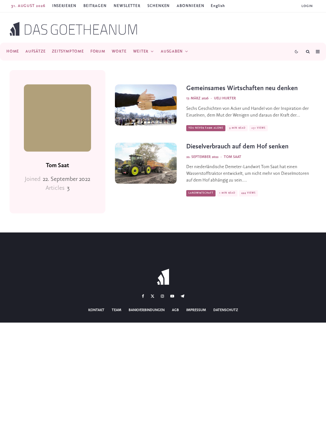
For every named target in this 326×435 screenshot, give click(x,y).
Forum (97, 51)
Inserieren (64, 6)
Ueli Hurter (225, 98)
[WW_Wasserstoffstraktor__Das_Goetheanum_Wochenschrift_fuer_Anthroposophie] (146, 163)
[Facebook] (143, 296)
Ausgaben (172, 51)
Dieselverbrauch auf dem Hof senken (237, 146)
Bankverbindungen (147, 310)
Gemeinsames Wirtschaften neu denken (242, 88)
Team (116, 310)
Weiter (141, 51)
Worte (119, 51)
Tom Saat (57, 165)
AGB (175, 310)
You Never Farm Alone (205, 128)
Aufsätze (35, 51)
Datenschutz (225, 310)
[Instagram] (162, 296)
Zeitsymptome (68, 51)
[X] (152, 296)
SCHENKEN (158, 6)
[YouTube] (172, 296)
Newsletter (127, 6)
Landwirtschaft (200, 193)
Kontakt (96, 310)
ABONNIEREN (190, 6)
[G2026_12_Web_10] (146, 104)
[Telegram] (182, 296)
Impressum (196, 310)
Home (12, 51)
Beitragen (95, 6)
